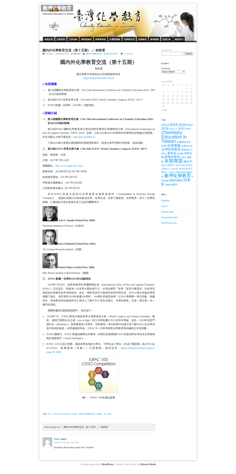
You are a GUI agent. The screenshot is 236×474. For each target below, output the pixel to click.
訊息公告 (167, 39)
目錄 (169, 165)
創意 (189, 142)
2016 (49, 414)
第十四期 (176, 172)
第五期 (185, 169)
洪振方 (164, 165)
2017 (190, 125)
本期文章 (48, 39)
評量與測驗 (115, 39)
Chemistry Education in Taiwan (65, 414)
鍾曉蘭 (168, 185)
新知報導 (154, 39)
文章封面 (61, 39)
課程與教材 (86, 39)
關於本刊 (179, 39)
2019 (164, 128)
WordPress (107, 464)
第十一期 (167, 172)
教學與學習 (100, 39)
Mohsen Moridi (148, 464)
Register (165, 200)
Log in (164, 206)
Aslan (57, 439)
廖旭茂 (171, 153)
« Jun (164, 110)
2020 (181, 128)
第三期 (187, 165)
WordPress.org (169, 223)
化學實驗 (174, 145)
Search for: (167, 50)
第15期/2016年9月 (111, 54)
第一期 (175, 165)
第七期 (181, 165)
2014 (165, 125)
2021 (188, 129)
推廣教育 (142, 39)
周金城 (184, 149)
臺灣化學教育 (57, 8)
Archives (165, 68)
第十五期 (107, 414)
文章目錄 (73, 39)
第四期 (183, 172)
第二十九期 (170, 169)
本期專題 (173, 160)
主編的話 (181, 142)
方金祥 (183, 157)
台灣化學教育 (171, 149)
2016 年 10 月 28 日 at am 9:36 (67, 442)
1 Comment (128, 54)
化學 (163, 145)
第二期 (178, 169)
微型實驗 (180, 153)
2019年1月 (173, 129)
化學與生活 (129, 39)
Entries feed (167, 211)
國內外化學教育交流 (94, 54)
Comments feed (169, 217)
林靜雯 (99, 414)
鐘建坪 (174, 184)
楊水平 (188, 161)
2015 (174, 125)
